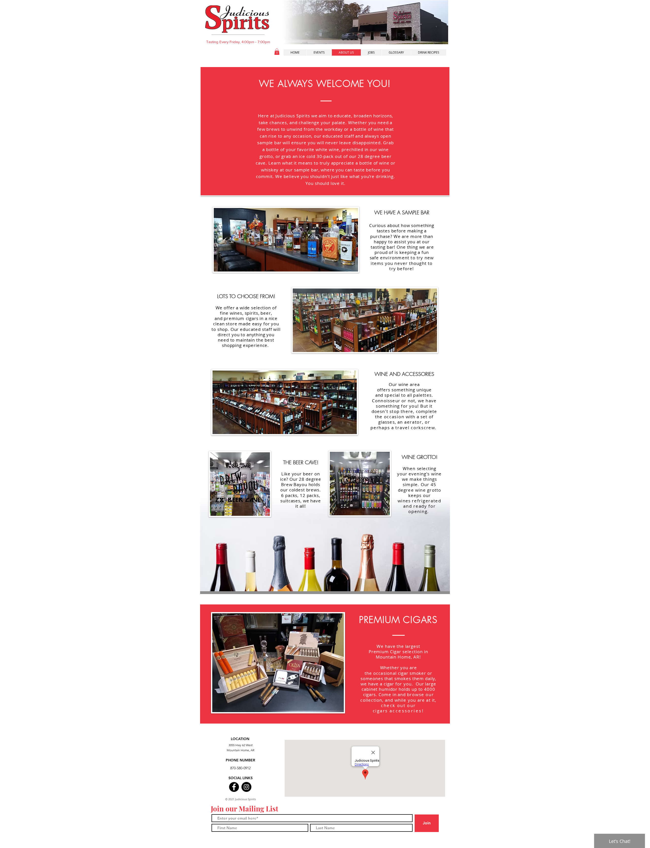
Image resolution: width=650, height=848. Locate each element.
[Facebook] (234, 787)
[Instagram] (246, 787)
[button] (277, 52)
